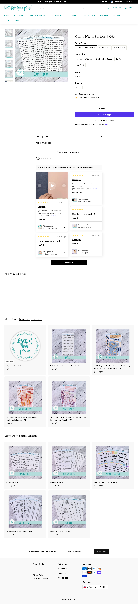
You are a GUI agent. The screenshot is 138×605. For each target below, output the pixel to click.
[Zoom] (41, 55)
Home (7, 15)
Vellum (75, 15)
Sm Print (80, 65)
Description (42, 136)
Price (77, 72)
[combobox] (61, 8)
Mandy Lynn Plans (30, 319)
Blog (17, 21)
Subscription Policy (40, 578)
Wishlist (104, 15)
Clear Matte (104, 47)
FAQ (128, 15)
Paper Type (80, 43)
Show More (55, 215)
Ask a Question (44, 142)
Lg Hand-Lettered (84, 59)
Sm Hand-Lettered (104, 59)
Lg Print (119, 59)
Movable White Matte (86, 47)
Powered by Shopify (68, 599)
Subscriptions (38, 15)
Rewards (117, 15)
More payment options (104, 120)
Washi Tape (89, 15)
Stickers (19, 15)
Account (36, 568)
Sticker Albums (60, 15)
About (7, 21)
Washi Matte (119, 47)
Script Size (80, 54)
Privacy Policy (38, 575)
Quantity (79, 83)
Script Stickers (28, 435)
